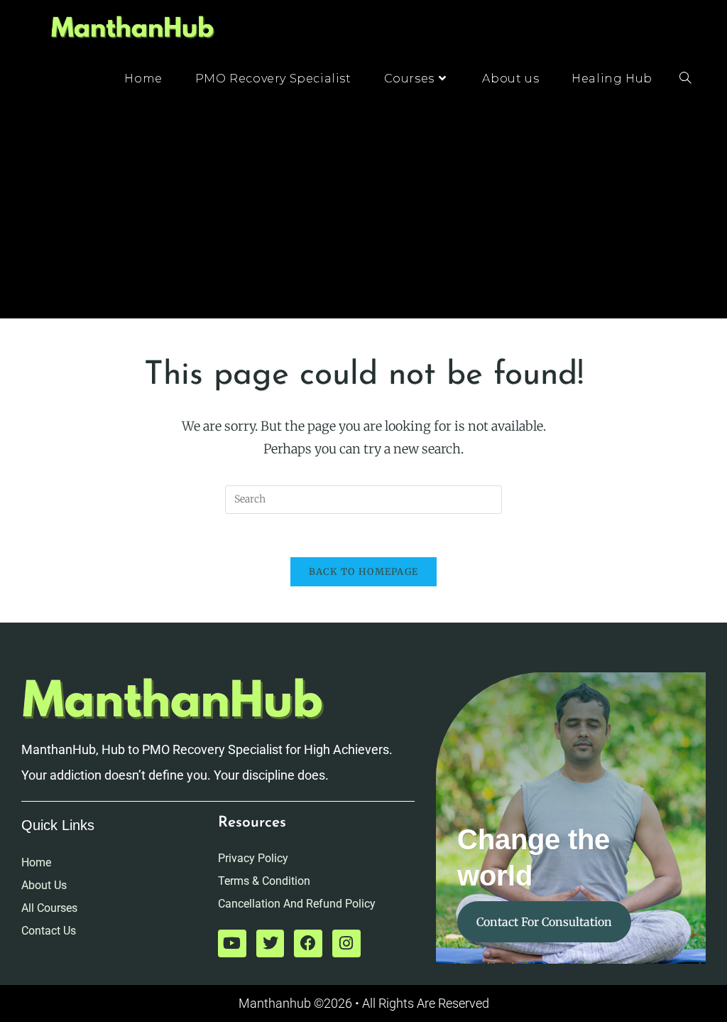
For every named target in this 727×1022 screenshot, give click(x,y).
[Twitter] (270, 944)
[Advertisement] (363, 211)
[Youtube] (232, 944)
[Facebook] (308, 944)
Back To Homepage (364, 572)
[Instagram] (346, 944)
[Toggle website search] (685, 79)
